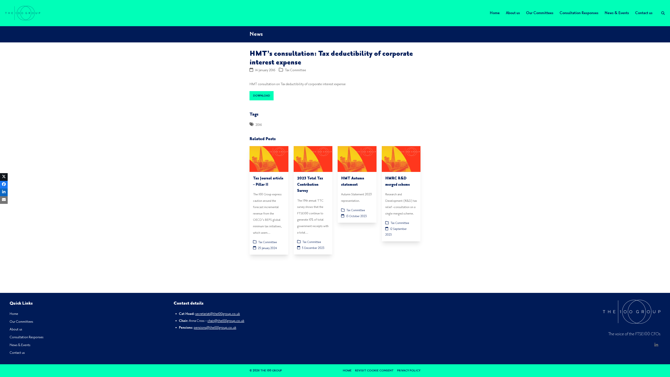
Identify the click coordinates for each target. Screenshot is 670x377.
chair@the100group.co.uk (225, 321)
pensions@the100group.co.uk (215, 328)
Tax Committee (295, 70)
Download (261, 95)
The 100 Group (271, 370)
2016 (258, 125)
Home (347, 370)
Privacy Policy (408, 370)
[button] (4, 177)
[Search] (663, 13)
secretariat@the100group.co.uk (217, 314)
